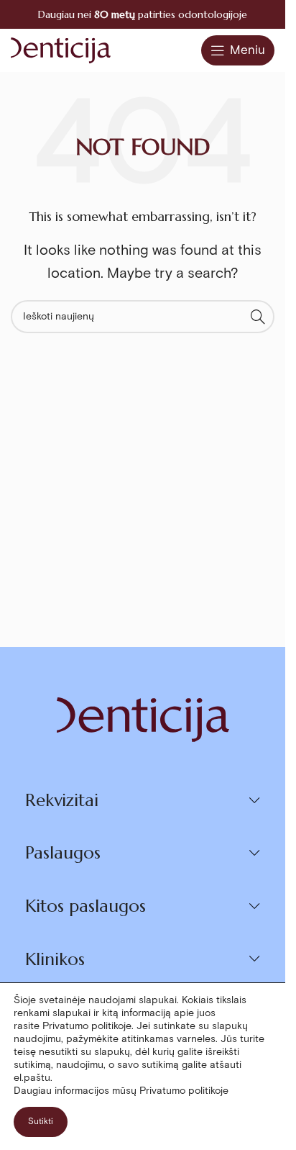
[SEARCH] (257, 316)
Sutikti (40, 1121)
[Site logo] (61, 49)
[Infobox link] (142, 14)
